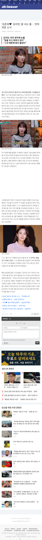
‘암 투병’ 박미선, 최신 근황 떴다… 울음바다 (16, 309)
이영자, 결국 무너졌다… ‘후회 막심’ (14, 306)
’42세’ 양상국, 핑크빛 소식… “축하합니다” (16, 296)
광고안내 (19, 529)
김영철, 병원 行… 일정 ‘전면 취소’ (13, 299)
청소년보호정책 (8, 530)
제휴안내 (13, 529)
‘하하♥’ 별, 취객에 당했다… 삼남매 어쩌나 (16, 302)
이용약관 (25, 529)
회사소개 (7, 529)
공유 (11, 314)
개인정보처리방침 (33, 529)
